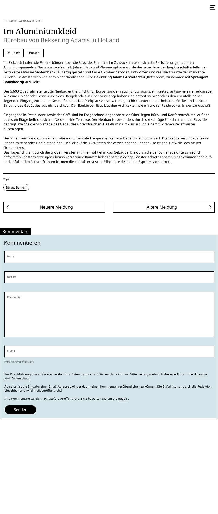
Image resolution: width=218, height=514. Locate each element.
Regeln (123, 399)
